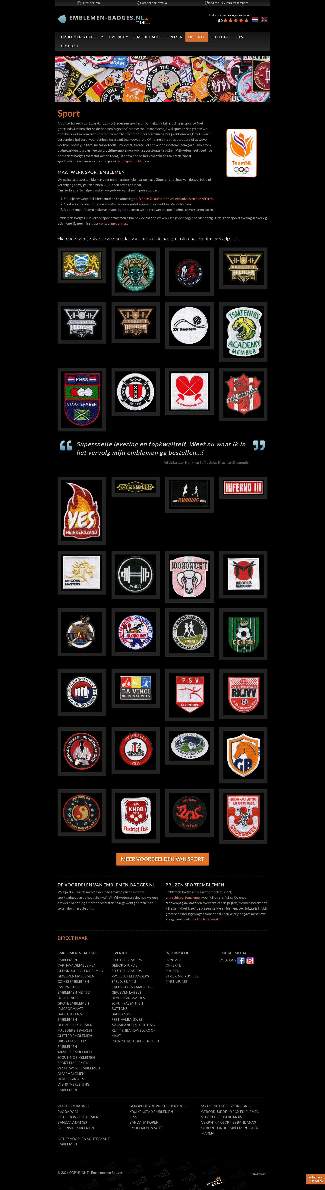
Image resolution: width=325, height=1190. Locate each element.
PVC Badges (68, 1112)
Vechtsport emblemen (79, 1068)
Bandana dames (72, 1122)
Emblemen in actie (146, 1128)
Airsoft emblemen (75, 1052)
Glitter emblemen (75, 1036)
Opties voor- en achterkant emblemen (84, 1141)
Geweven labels (126, 992)
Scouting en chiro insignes (226, 1106)
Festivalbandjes (127, 1019)
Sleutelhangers (127, 960)
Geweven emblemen (76, 976)
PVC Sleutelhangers (130, 976)
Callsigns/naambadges (133, 987)
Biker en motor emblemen (72, 1044)
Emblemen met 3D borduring (74, 995)
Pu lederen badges (75, 1030)
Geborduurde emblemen (80, 971)
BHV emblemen (71, 1074)
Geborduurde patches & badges (158, 1106)
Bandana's (121, 1014)
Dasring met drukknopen (135, 1041)
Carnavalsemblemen (77, 965)
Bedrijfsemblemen (75, 1025)
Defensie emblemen (76, 1128)
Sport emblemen (73, 1063)
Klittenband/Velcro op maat (134, 1033)
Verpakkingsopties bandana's (228, 1122)
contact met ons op (113, 223)
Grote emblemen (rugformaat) (73, 1006)
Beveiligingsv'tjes (128, 998)
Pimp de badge (147, 37)
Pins (133, 1117)
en (264, 19)
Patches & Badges (73, 1106)
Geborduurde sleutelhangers (127, 968)
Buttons (119, 1008)
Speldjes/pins (124, 981)
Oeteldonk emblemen (78, 1117)
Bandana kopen (144, 1122)
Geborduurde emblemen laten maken (229, 1130)
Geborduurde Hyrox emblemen (230, 1112)
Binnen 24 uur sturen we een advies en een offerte (176, 199)
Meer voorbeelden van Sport (162, 859)
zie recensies (240, 3)
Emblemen (67, 960)
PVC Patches (68, 987)
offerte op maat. (207, 919)
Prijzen (175, 37)
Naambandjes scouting (133, 1025)
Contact (70, 46)
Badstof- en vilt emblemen (72, 1016)
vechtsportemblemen (133, 161)
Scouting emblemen (76, 1057)
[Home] (104, 19)
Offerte (196, 37)
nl (255, 19)
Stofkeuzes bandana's (221, 1117)
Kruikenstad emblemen (151, 1112)
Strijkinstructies (182, 976)
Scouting (220, 37)
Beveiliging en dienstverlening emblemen (73, 1084)
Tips (239, 37)
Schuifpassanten (127, 1003)
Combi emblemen (73, 981)
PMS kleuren (177, 981)
